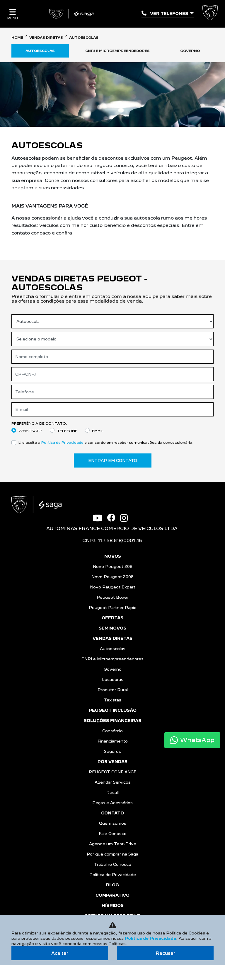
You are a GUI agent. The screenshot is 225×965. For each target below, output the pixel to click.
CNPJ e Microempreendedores (112, 659)
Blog (112, 885)
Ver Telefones (169, 13)
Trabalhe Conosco (112, 864)
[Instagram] (126, 518)
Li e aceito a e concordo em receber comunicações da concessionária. (105, 442)
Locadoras (112, 679)
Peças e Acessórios (112, 802)
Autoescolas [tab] (40, 51)
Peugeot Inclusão (113, 710)
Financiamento (113, 741)
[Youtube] (100, 518)
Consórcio (112, 730)
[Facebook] (113, 518)
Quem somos (112, 823)
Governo (113, 669)
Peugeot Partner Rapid (113, 607)
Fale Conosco (113, 833)
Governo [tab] (190, 51)
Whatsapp (30, 430)
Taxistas (112, 700)
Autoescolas (112, 648)
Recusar (165, 953)
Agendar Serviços (113, 782)
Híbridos (113, 905)
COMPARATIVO (112, 895)
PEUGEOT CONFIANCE (113, 772)
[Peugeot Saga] (72, 14)
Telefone (67, 430)
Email (97, 430)
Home (17, 38)
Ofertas (112, 617)
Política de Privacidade (62, 442)
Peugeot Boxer (112, 597)
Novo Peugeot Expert (112, 587)
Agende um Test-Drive (112, 843)
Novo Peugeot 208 (112, 566)
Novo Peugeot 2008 (112, 576)
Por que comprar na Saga (112, 854)
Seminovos (112, 628)
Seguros (112, 751)
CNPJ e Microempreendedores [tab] (117, 51)
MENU (12, 18)
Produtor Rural (113, 689)
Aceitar (59, 953)
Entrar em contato (112, 460)
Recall (112, 792)
